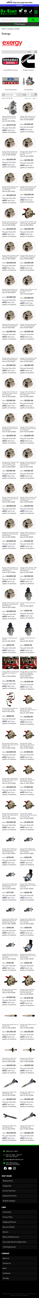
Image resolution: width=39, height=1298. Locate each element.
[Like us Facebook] (5, 1169)
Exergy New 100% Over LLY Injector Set (27, 1092)
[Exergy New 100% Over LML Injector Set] (10, 1117)
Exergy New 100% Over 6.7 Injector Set (10, 1025)
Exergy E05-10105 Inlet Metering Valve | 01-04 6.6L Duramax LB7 (9, 850)
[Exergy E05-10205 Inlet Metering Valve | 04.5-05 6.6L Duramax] (28, 840)
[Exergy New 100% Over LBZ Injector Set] (10, 1083)
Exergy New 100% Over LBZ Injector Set (9, 1092)
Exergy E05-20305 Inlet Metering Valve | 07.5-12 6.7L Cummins (27, 920)
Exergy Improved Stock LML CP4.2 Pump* (9, 990)
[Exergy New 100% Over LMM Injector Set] (28, 1117)
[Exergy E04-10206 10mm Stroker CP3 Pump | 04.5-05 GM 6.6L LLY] (10, 770)
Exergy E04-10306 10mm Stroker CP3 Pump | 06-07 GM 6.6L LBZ (10, 815)
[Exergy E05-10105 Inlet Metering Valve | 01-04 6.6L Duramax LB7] (10, 840)
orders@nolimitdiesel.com (15, 1159)
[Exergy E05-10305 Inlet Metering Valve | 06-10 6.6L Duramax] (10, 875)
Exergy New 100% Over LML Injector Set (9, 1126)
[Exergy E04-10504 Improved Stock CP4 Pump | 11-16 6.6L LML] (28, 805)
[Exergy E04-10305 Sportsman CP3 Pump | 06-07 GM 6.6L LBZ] (28, 770)
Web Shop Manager (22, 1295)
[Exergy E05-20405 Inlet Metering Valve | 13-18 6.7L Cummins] (10, 946)
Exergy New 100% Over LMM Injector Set (27, 1126)
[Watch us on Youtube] (10, 1169)
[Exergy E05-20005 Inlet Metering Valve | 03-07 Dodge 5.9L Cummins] (10, 910)
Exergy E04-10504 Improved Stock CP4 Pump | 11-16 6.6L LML (28, 815)
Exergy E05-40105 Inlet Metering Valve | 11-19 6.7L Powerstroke (28, 956)
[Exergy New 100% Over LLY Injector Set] (28, 1083)
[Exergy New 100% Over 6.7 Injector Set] (10, 1016)
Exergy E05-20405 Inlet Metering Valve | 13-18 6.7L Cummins (10, 956)
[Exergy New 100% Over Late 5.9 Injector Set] (28, 1049)
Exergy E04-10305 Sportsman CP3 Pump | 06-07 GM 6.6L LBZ (27, 780)
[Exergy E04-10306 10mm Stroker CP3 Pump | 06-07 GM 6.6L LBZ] (10, 805)
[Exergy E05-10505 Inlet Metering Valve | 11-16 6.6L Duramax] (28, 875)
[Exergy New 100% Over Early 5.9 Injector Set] (10, 1049)
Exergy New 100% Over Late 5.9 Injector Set (27, 1059)
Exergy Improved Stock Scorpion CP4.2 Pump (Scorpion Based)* (27, 991)
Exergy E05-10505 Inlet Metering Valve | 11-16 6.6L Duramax (28, 885)
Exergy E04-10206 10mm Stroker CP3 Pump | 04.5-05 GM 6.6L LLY (10, 780)
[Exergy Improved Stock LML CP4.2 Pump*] (10, 981)
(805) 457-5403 (12, 1151)
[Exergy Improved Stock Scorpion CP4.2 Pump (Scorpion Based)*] (28, 981)
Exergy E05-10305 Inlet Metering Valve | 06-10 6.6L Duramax (9, 885)
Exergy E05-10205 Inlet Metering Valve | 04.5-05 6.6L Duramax (28, 850)
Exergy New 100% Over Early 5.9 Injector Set (9, 1059)
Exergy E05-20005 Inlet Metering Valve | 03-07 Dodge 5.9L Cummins (9, 920)
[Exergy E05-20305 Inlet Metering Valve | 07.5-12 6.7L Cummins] (28, 910)
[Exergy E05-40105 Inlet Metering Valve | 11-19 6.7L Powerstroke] (28, 946)
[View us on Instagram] (14, 1169)
